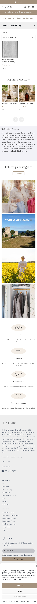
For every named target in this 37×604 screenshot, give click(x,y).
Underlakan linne (27, 18)
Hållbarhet (5, 501)
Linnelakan (16, 18)
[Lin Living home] (8, 7)
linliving (18, 182)
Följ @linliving (18, 173)
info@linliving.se (10, 471)
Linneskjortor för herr (8, 521)
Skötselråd (5, 487)
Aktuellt (4, 498)
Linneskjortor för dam (9, 518)
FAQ (3, 484)
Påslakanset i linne (8, 512)
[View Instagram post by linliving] (33, 210)
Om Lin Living (6, 492)
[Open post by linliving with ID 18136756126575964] (18, 301)
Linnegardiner (6, 527)
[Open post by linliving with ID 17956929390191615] (18, 231)
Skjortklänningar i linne (9, 524)
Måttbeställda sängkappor (10, 515)
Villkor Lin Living (7, 489)
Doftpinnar (5, 530)
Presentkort (5, 504)
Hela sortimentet (6, 18)
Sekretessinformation (7, 601)
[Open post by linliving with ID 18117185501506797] (18, 266)
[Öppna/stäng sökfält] (25, 7)
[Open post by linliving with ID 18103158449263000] (18, 196)
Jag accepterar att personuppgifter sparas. (18, 555)
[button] (29, 7)
